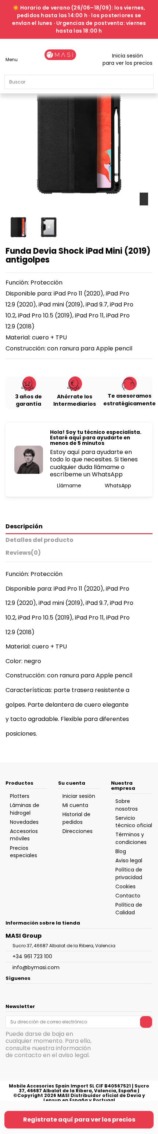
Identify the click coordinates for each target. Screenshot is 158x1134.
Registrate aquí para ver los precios (79, 1119)
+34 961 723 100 (32, 956)
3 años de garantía (28, 400)
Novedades (24, 822)
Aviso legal (128, 860)
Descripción (24, 527)
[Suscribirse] (146, 1022)
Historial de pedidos (76, 818)
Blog (120, 851)
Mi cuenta (75, 805)
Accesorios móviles (24, 835)
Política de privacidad (128, 873)
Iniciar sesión (78, 796)
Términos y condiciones (131, 838)
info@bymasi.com (36, 967)
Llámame (68, 485)
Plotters (19, 796)
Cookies (125, 886)
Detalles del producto (39, 540)
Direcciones (77, 831)
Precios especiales (23, 851)
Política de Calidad (128, 908)
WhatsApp (117, 485)
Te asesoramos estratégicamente (129, 399)
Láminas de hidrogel (24, 809)
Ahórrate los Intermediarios (74, 400)
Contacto (127, 895)
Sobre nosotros (126, 804)
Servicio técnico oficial (133, 821)
